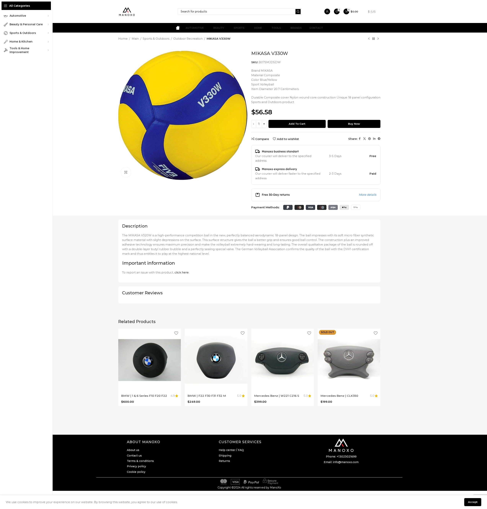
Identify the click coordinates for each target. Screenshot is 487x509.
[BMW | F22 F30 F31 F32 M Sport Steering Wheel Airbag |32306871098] (216, 360)
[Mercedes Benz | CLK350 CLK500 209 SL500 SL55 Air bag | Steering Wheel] (349, 360)
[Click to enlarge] (126, 172)
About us (133, 450)
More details (367, 194)
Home (123, 38)
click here (182, 272)
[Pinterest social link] (369, 138)
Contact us (134, 455)
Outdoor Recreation (188, 38)
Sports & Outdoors (156, 38)
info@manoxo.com (346, 462)
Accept (472, 501)
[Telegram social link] (379, 138)
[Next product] (378, 39)
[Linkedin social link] (374, 138)
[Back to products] (373, 39)
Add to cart (297, 123)
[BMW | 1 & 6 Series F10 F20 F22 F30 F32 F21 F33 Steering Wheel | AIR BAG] (149, 360)
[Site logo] (126, 11)
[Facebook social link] (359, 138)
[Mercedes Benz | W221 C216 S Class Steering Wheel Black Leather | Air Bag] (282, 360)
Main (135, 38)
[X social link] (364, 138)
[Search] (298, 11)
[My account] (327, 11)
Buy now (354, 123)
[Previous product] (369, 39)
